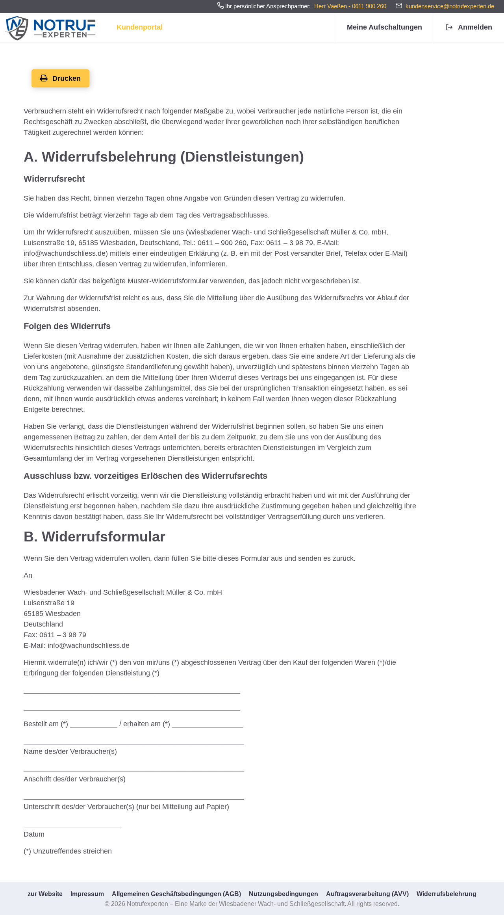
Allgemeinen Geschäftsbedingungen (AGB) (176, 894)
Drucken (65, 78)
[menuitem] (384, 27)
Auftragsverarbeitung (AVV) (367, 894)
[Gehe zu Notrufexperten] (51, 28)
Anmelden (475, 27)
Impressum (87, 894)
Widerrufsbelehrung (446, 894)
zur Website (45, 894)
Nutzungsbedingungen (283, 894)
